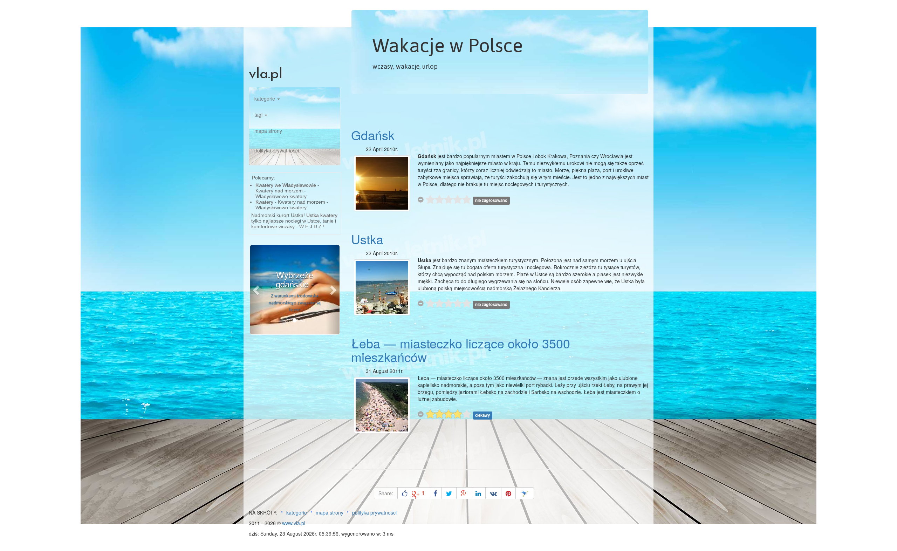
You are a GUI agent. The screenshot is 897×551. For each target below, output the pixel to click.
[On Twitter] (449, 493)
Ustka (367, 239)
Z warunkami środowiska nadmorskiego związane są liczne (295, 303)
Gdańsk (373, 135)
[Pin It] (508, 493)
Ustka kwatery (321, 215)
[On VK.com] (493, 493)
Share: (385, 493)
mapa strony (268, 130)
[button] (256, 289)
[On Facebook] (435, 493)
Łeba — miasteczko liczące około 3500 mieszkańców (460, 350)
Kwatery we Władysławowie (285, 185)
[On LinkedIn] (478, 493)
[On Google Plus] (463, 493)
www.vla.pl (293, 522)
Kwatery (264, 202)
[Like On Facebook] (404, 493)
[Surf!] (524, 493)
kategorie (265, 98)
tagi (259, 114)
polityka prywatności (276, 150)
